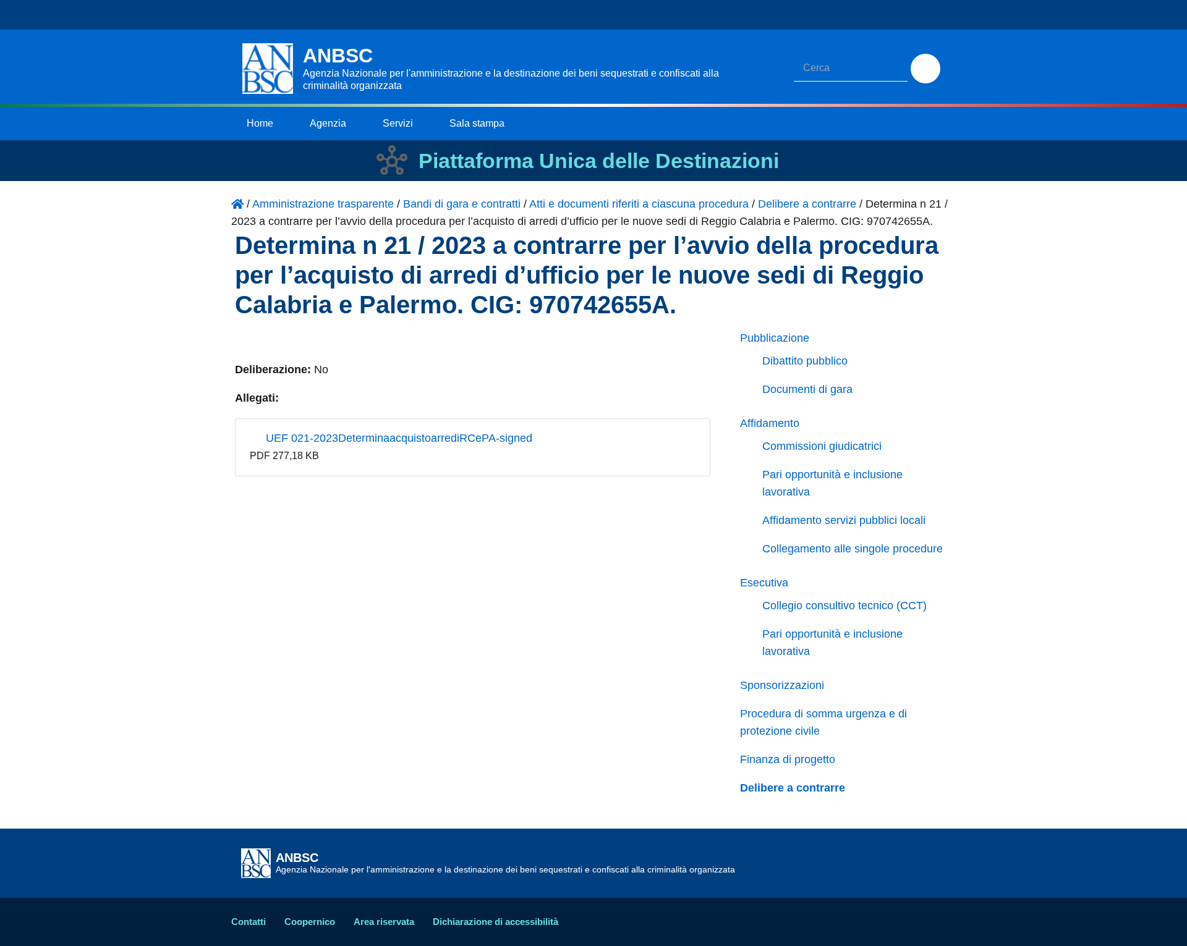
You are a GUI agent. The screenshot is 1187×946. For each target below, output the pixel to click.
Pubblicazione (774, 338)
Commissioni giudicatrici (822, 446)
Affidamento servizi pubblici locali (843, 520)
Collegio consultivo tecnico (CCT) (844, 605)
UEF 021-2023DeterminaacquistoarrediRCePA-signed (397, 438)
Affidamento (769, 423)
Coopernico (309, 921)
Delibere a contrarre (792, 788)
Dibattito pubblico (805, 361)
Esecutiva (764, 582)
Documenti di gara (807, 389)
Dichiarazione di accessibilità (495, 921)
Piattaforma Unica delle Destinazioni (599, 160)
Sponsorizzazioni (782, 685)
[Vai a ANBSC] (237, 204)
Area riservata (384, 921)
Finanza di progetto (787, 759)
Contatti (248, 921)
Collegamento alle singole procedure (852, 549)
